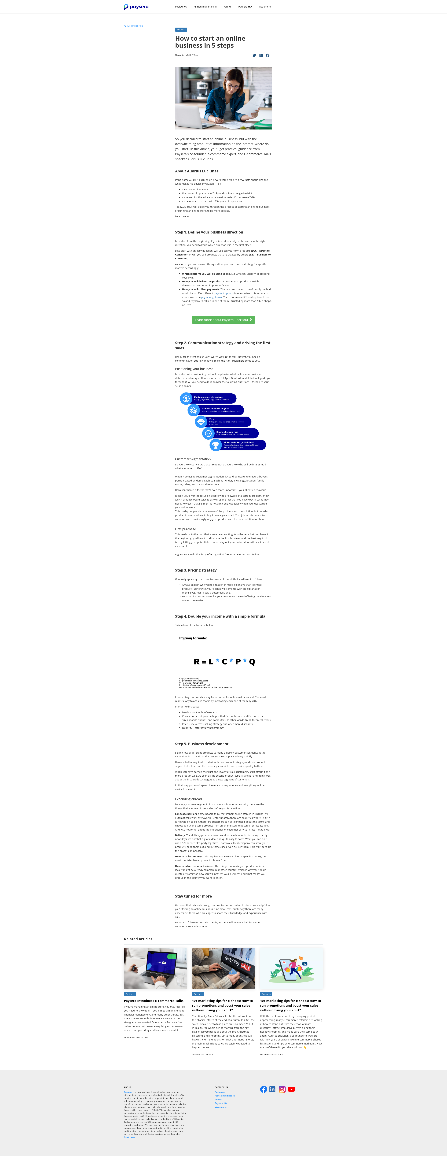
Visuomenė (265, 6)
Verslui (228, 6)
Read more (129, 1136)
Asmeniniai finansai (205, 6)
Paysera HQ (245, 6)
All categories (134, 25)
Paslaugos (181, 6)
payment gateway (211, 297)
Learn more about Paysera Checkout (222, 320)
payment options (224, 293)
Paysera (128, 1092)
